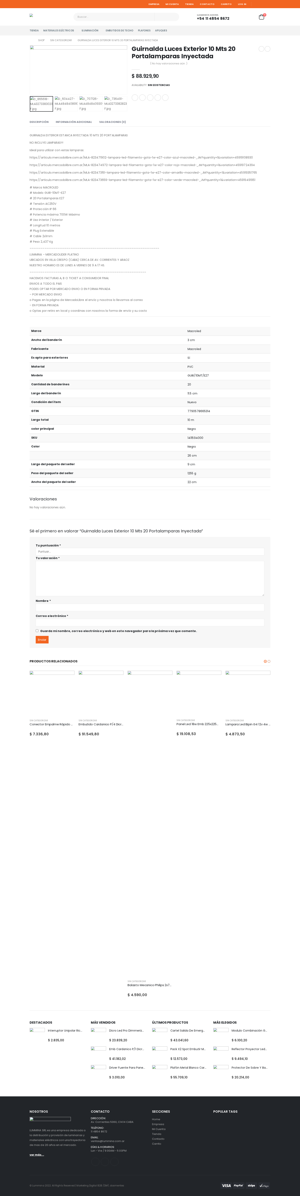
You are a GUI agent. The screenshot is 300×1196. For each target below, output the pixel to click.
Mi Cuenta (172, 4)
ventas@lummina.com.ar (107, 1141)
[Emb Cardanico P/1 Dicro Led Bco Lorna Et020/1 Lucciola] (98, 1054)
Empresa (154, 4)
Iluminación (90, 30)
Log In (242, 4)
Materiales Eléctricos (58, 30)
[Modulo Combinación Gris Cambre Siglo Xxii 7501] (221, 1035)
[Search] (173, 17)
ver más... (37, 1155)
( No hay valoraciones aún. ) (168, 63)
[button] (265, 661)
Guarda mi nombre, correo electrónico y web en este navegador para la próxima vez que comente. (118, 631)
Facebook (135, 97)
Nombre (43, 601)
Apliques (161, 30)
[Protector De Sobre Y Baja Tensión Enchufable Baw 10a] (221, 1072)
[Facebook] (256, 4)
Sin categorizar (39, 720)
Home (156, 1119)
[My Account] (240, 17)
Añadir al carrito (67, 677)
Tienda (189, 4)
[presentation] (31, 70)
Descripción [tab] (39, 122)
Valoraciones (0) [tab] (112, 122)
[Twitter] (262, 4)
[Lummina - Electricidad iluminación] (50, 17)
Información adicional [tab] (74, 122)
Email (165, 97)
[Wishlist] (251, 17)
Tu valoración (48, 558)
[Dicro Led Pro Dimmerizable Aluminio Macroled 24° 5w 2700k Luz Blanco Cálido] (98, 1035)
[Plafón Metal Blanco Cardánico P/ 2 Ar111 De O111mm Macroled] (159, 1072)
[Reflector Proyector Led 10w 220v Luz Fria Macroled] (221, 1054)
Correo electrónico (52, 616)
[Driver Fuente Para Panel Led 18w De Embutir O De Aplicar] (98, 1072)
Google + (157, 97)
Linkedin (114, 1162)
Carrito (226, 4)
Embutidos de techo (119, 30)
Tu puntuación (48, 545)
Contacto (207, 4)
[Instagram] (267, 4)
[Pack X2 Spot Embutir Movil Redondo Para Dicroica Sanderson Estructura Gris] (159, 1054)
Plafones (144, 30)
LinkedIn (150, 97)
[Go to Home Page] (31, 40)
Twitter (142, 97)
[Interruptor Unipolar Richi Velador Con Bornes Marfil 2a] (37, 1035)
